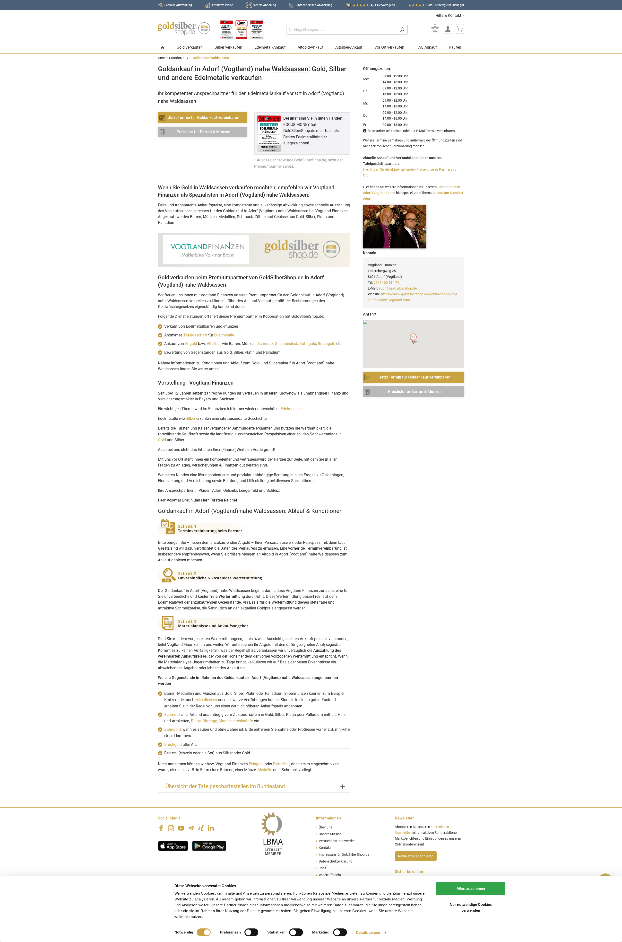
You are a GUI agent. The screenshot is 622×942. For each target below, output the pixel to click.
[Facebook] (161, 828)
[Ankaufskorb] (460, 29)
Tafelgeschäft (195, 335)
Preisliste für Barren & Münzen (203, 132)
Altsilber (213, 343)
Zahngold (308, 343)
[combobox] (341, 30)
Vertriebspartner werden (337, 841)
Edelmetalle (224, 335)
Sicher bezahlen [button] (409, 871)
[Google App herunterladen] (209, 845)
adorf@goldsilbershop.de (398, 288)
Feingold (256, 764)
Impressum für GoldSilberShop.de (344, 855)
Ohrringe (209, 721)
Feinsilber (281, 764)
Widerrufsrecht (330, 875)
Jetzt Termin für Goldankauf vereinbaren (203, 117)
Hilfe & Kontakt (448, 15)
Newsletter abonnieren (415, 856)
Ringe (196, 721)
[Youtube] (181, 828)
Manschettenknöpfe (236, 721)
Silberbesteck (286, 343)
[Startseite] (162, 48)
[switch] (251, 932)
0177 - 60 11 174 (386, 282)
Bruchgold (326, 343)
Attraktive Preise (222, 5)
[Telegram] (191, 828)
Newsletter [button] (404, 818)
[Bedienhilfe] (435, 29)
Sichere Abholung (264, 5)
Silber (190, 418)
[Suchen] (402, 30)
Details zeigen (368, 932)
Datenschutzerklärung (335, 861)
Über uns (325, 827)
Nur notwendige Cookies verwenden (471, 907)
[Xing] (201, 828)
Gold (162, 440)
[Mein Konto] (448, 29)
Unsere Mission (330, 834)
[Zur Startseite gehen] (184, 28)
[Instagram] (171, 828)
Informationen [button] (328, 818)
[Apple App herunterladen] (173, 845)
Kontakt (325, 848)
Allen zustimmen (471, 888)
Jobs (322, 868)
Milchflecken (206, 699)
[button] (413, 339)
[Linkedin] (211, 828)
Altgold (191, 343)
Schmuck (265, 343)
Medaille (265, 769)
